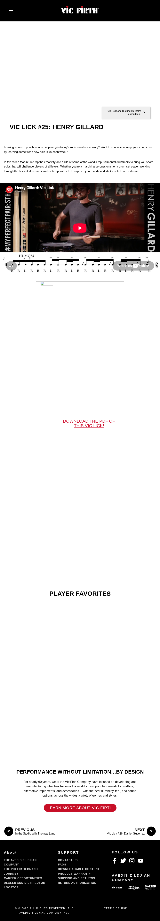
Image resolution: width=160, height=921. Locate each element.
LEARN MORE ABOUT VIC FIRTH (80, 808)
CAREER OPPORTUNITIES (23, 878)
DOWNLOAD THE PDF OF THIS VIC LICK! (89, 423)
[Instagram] (132, 861)
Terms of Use (115, 908)
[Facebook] (115, 861)
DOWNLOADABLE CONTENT (79, 869)
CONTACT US (68, 860)
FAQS (62, 864)
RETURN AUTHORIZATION (77, 882)
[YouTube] (140, 861)
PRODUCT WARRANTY (74, 873)
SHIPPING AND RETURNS (76, 878)
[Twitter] (123, 861)
